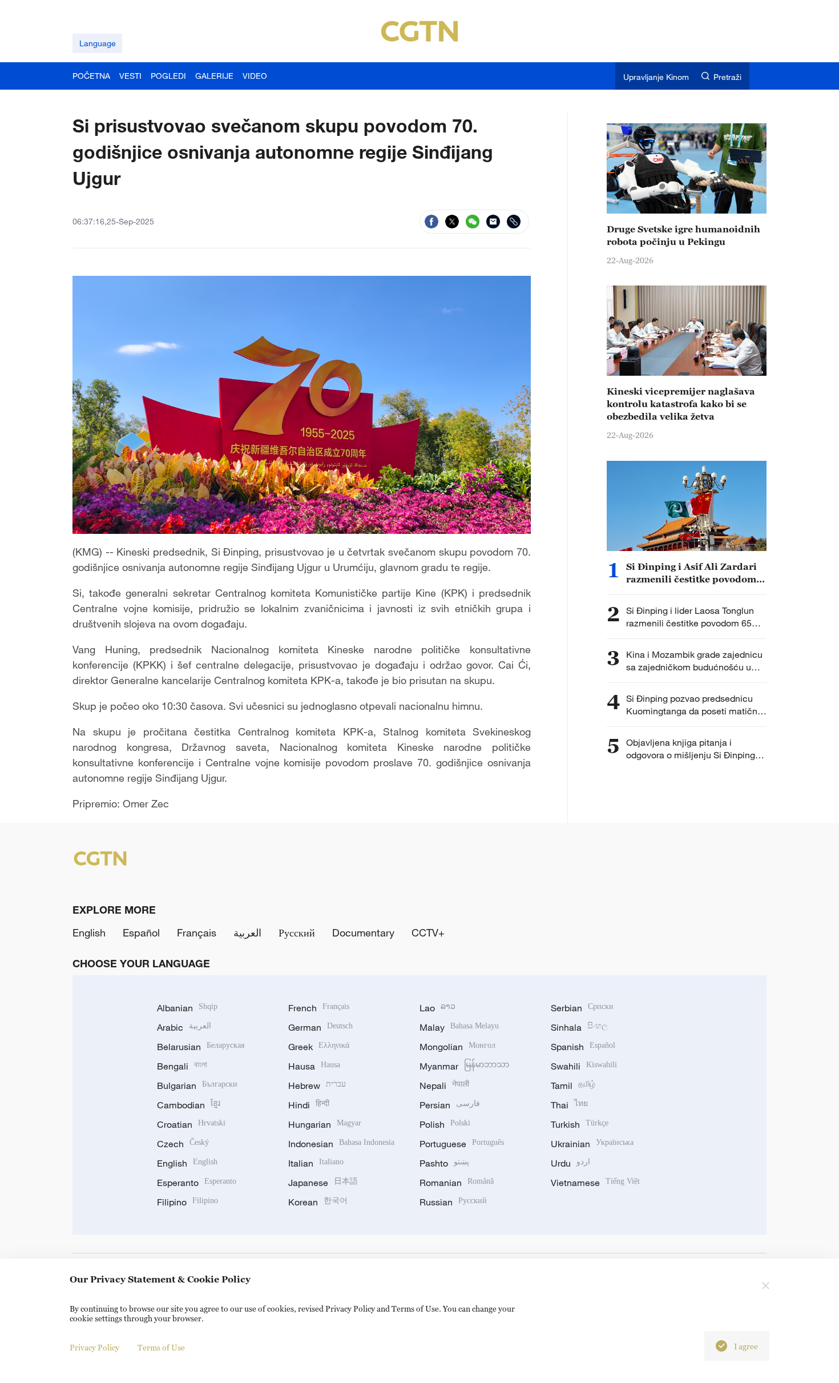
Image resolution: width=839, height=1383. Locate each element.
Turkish (579, 1124)
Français (196, 932)
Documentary (363, 932)
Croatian (191, 1124)
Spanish (583, 1046)
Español (141, 932)
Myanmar (464, 1066)
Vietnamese (595, 1182)
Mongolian (457, 1046)
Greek (318, 1046)
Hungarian (324, 1124)
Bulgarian (197, 1085)
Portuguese (462, 1143)
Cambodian (188, 1105)
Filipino (187, 1202)
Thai (569, 1105)
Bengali (182, 1066)
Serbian (582, 1008)
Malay (459, 1027)
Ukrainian (592, 1143)
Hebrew (317, 1085)
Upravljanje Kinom (656, 77)
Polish (445, 1124)
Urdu (570, 1163)
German (320, 1027)
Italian (316, 1163)
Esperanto (196, 1182)
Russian (453, 1202)
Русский (297, 932)
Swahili (584, 1066)
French (318, 1008)
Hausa (314, 1066)
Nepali (444, 1085)
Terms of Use (161, 1347)
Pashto (444, 1163)
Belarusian (200, 1046)
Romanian (457, 1182)
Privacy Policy (94, 1347)
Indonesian (341, 1143)
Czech (183, 1143)
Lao (437, 1008)
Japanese (323, 1182)
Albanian (187, 1008)
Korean (318, 1202)
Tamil (573, 1085)
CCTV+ (428, 932)
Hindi (308, 1105)
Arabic (184, 1027)
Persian (450, 1105)
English (89, 932)
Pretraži (727, 77)
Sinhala (579, 1027)
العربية (247, 932)
